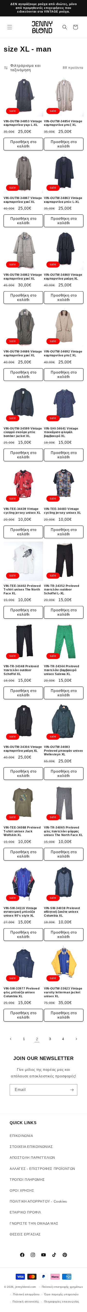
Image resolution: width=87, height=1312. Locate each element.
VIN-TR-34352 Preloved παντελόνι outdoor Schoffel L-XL (61, 589)
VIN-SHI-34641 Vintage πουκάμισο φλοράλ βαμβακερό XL (61, 432)
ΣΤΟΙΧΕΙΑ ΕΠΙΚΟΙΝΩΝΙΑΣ (31, 1147)
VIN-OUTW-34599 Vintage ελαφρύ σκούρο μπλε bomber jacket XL (23, 432)
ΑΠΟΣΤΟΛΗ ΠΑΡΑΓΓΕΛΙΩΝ (32, 1157)
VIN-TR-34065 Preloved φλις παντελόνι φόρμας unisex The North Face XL (63, 831)
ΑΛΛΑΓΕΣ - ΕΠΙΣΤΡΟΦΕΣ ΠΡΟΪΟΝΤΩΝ (42, 1169)
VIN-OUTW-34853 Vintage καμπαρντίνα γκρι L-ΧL (23, 123)
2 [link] (37, 1039)
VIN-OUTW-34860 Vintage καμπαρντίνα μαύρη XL (63, 276)
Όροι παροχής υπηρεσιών (61, 1294)
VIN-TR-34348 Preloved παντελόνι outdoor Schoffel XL (21, 670)
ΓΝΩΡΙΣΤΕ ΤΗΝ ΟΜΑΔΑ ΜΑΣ (34, 1223)
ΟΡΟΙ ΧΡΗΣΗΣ (22, 1190)
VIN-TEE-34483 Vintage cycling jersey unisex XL (62, 510)
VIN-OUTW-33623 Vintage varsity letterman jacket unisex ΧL (63, 992)
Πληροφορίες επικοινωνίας (61, 1301)
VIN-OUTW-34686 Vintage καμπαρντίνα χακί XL (23, 353)
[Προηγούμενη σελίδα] (11, 1039)
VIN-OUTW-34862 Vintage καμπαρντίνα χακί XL (23, 276)
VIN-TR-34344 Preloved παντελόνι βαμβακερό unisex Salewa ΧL (61, 670)
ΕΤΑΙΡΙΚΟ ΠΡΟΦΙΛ (25, 1212)
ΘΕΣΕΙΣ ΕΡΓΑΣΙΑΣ (25, 1234)
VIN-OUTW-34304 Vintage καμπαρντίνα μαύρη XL (23, 748)
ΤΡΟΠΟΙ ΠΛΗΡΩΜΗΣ (27, 1180)
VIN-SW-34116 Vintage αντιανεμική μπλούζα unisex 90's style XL (20, 911)
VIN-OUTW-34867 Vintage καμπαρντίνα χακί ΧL (23, 200)
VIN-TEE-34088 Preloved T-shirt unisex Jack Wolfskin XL (22, 831)
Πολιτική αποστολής (26, 1301)
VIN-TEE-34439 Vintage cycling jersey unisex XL (22, 510)
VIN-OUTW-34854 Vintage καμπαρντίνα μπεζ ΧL (63, 123)
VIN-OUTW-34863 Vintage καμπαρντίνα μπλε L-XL (63, 200)
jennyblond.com (25, 1286)
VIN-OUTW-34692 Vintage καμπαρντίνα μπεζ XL (63, 353)
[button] (9, 27)
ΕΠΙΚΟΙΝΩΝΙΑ (21, 1136)
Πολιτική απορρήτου (26, 1294)
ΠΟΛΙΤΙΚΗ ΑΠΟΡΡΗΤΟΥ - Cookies (38, 1201)
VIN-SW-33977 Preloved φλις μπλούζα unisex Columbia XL (22, 992)
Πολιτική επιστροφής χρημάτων (62, 1286)
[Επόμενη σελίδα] (76, 1039)
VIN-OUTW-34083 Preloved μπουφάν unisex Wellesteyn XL (63, 750)
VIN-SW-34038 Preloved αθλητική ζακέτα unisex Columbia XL (62, 911)
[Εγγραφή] (71, 1090)
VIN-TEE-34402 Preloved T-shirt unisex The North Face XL (22, 589)
